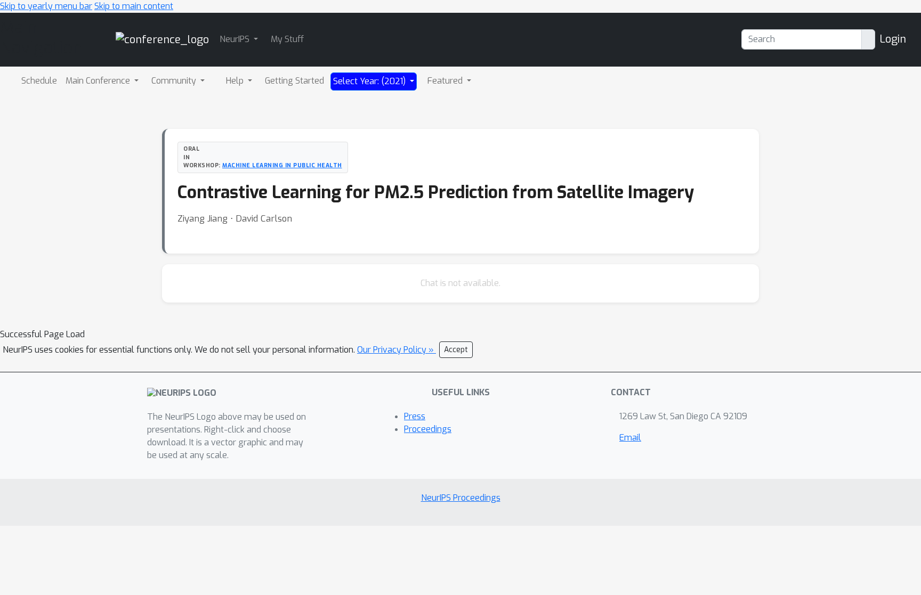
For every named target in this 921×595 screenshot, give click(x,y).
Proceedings (427, 429)
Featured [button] (446, 80)
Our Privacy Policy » (396, 349)
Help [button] (236, 80)
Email (630, 437)
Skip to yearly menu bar (46, 6)
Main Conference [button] (99, 80)
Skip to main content (133, 6)
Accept (456, 350)
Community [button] (174, 80)
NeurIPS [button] (236, 39)
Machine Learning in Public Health (282, 165)
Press (414, 416)
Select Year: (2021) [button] (370, 81)
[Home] (162, 39)
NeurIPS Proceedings (460, 497)
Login (892, 39)
